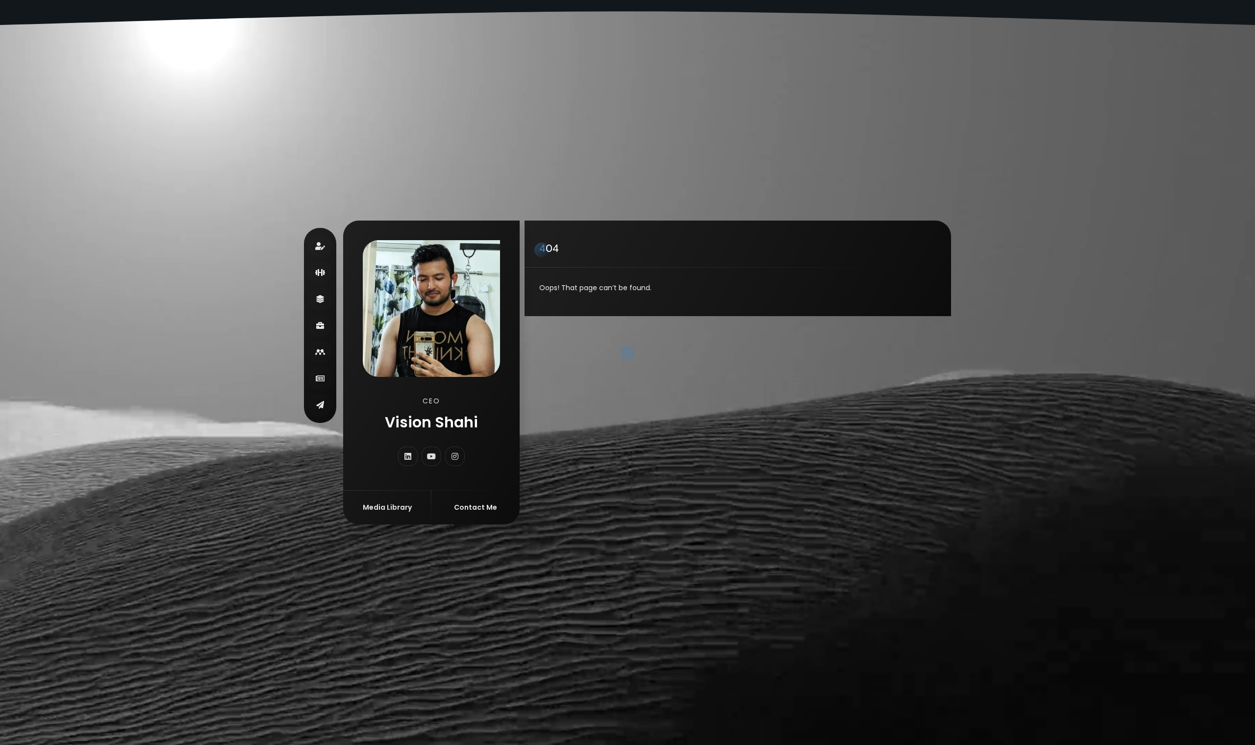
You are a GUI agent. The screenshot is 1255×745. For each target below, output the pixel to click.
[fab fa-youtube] (431, 456)
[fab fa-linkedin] (408, 456)
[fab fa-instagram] (455, 456)
